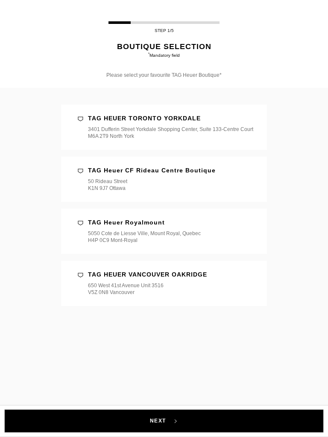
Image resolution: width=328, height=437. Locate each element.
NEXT (159, 421)
